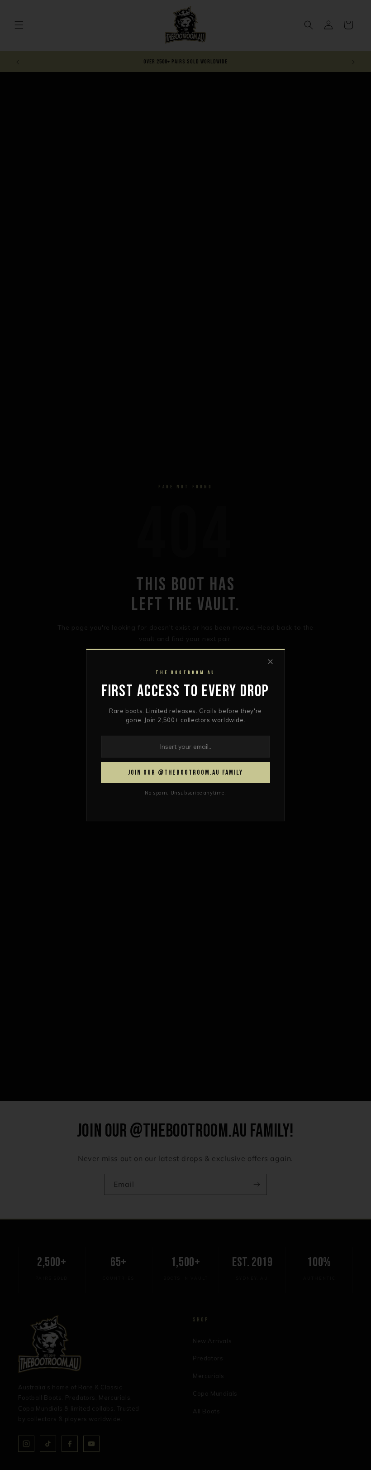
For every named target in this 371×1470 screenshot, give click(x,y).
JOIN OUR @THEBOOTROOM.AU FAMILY (185, 772)
